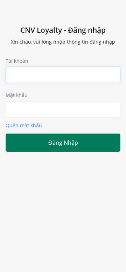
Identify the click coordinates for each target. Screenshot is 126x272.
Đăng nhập (63, 142)
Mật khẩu (17, 95)
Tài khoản (17, 61)
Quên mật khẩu (24, 125)
